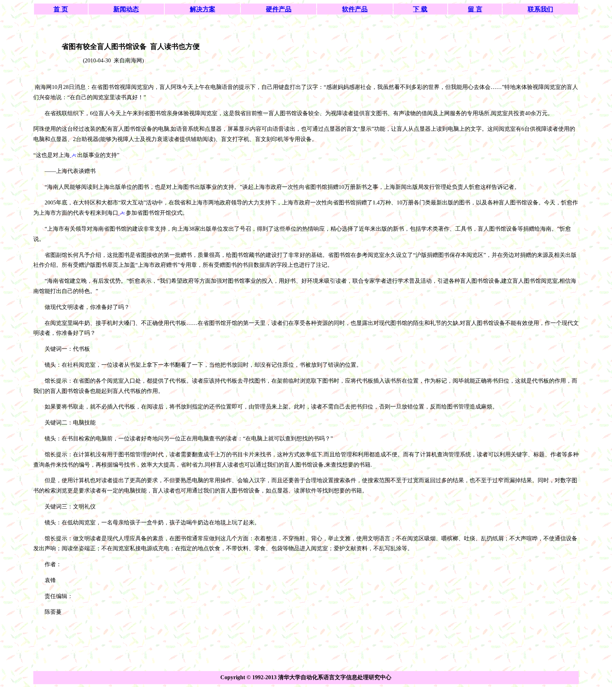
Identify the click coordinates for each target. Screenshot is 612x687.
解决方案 (202, 9)
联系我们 (540, 9)
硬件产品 (278, 9)
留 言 (475, 9)
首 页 (60, 9)
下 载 (420, 9)
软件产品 (355, 9)
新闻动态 (126, 9)
